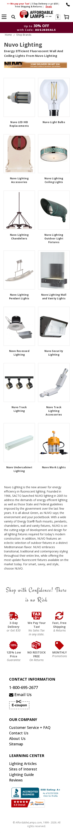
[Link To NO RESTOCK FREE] (36, 645)
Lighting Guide (21, 774)
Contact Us (18, 733)
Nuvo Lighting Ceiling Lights (53, 180)
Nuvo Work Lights (54, 467)
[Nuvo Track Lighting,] (19, 382)
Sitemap (16, 744)
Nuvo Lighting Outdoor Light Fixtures (53, 238)
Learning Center (26, 755)
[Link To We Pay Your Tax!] (36, 616)
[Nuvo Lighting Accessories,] (19, 153)
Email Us (22, 694)
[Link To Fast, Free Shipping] (59, 616)
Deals (49, 6)
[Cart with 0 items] (67, 17)
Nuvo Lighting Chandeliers (19, 236)
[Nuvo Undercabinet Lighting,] (19, 442)
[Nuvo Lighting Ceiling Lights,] (54, 153)
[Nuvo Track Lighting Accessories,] (54, 382)
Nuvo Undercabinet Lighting (19, 469)
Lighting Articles (23, 763)
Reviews (16, 780)
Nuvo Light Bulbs (54, 122)
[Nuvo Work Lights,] (54, 442)
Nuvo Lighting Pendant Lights (19, 296)
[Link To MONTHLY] (59, 645)
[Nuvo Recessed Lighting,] (19, 326)
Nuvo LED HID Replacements (19, 124)
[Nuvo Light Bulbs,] (54, 97)
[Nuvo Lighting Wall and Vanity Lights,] (54, 270)
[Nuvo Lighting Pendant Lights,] (19, 270)
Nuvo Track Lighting (19, 409)
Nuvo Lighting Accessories (19, 180)
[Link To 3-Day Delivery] (13, 616)
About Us (17, 738)
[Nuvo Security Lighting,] (54, 326)
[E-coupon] (57, 17)
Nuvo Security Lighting (53, 352)
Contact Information (32, 679)
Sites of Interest (23, 769)
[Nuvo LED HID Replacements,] (19, 97)
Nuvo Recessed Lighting (19, 352)
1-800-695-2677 (23, 687)
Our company (23, 719)
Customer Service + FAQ (29, 727)
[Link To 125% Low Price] (13, 645)
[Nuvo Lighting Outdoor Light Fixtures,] (54, 210)
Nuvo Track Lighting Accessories (54, 410)
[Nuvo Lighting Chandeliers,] (19, 210)
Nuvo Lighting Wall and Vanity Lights (54, 296)
